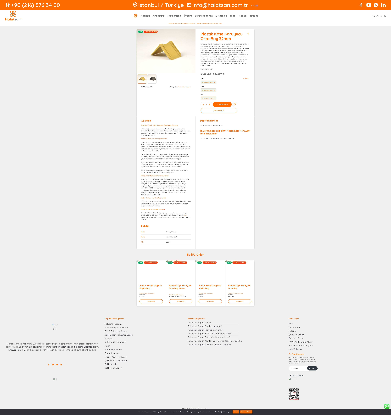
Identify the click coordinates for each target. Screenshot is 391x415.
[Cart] (385, 16)
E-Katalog (221, 15)
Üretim (188, 15)
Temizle (247, 78)
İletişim (253, 15)
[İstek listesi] (381, 16)
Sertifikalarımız (204, 15)
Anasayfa (158, 15)
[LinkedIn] (383, 5)
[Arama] (374, 15)
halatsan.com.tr (174, 23)
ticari (185, 215)
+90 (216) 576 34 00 (35, 5)
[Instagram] (368, 5)
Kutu (202, 78)
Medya (243, 15)
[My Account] (377, 15)
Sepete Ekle (223, 104)
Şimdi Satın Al (219, 111)
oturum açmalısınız (228, 138)
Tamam (236, 412)
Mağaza (145, 15)
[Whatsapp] (376, 5)
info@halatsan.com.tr (220, 5)
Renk (202, 86)
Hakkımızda (174, 15)
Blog (233, 15)
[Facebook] (361, 5)
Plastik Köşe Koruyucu (188, 23)
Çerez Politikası (246, 412)
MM (202, 94)
